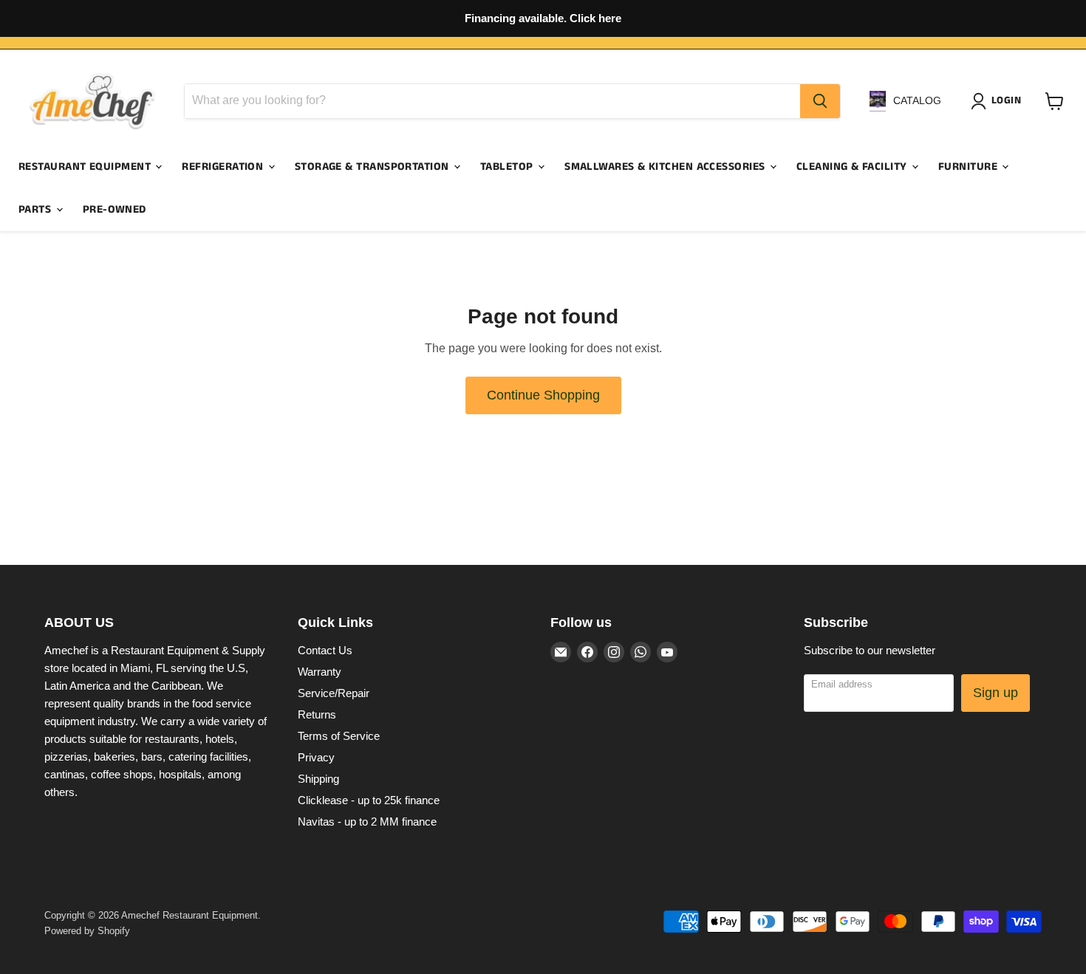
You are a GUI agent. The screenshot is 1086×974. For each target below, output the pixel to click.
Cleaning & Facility (853, 166)
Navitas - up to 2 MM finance (367, 821)
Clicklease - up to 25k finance (369, 800)
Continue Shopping (543, 395)
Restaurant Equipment (86, 166)
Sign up (995, 692)
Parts (36, 209)
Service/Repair (333, 693)
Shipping (318, 778)
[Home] (92, 101)
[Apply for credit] (543, 18)
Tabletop (508, 166)
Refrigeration (224, 166)
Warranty (319, 671)
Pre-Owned (114, 209)
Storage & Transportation (373, 166)
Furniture (969, 166)
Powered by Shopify (87, 930)
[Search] (820, 101)
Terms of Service (339, 736)
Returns (317, 714)
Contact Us (325, 650)
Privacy (316, 757)
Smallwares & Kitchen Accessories (666, 166)
